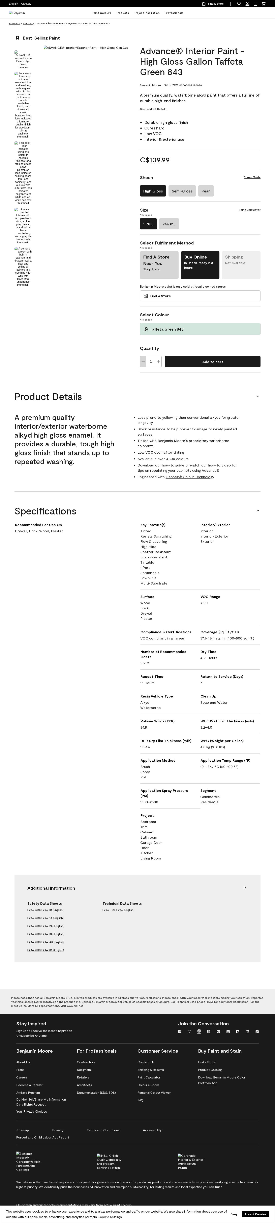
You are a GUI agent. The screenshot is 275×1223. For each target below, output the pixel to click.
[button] (239, 3)
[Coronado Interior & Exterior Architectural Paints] (197, 1161)
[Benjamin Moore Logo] (21, 13)
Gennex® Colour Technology (190, 477)
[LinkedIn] (247, 1032)
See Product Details (153, 109)
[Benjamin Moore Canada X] (228, 1032)
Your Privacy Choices (31, 1111)
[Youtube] (208, 1032)
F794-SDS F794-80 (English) (45, 950)
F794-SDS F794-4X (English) (45, 942)
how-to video (219, 465)
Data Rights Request (31, 1104)
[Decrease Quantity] (143, 361)
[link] (255, 3)
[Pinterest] (218, 1032)
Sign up (21, 1031)
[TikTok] (257, 1032)
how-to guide (173, 465)
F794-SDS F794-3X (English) (45, 934)
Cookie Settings (110, 1217)
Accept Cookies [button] (255, 1214)
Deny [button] (234, 1214)
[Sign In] (247, 3)
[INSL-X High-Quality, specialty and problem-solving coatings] (116, 1161)
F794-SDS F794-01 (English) (45, 909)
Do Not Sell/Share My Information (41, 1099)
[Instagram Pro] (199, 1032)
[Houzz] (237, 1032)
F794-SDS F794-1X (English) (45, 918)
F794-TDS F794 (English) (118, 909)
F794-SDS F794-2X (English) (45, 926)
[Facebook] (179, 1032)
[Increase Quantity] (158, 361)
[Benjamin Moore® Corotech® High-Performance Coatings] (35, 1161)
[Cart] (263, 3)
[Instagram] (189, 1032)
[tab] (23, 59)
